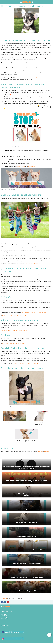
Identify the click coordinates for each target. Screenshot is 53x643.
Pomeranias (4, 615)
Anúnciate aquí (4, 626)
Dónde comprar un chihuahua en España (14, 315)
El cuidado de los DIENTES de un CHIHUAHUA (25, 363)
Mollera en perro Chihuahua (32, 264)
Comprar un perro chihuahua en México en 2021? (16, 343)
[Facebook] (2, 602)
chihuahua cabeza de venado (10, 56)
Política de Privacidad (6, 624)
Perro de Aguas (4, 617)
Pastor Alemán (4, 618)
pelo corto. (31, 166)
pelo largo (47, 78)
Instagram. (47, 451)
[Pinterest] (8, 602)
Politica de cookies (5, 625)
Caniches (3, 614)
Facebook (40, 451)
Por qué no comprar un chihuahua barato (33, 312)
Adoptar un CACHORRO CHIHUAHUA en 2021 (14, 330)
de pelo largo (21, 166)
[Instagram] (5, 602)
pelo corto (38, 78)
